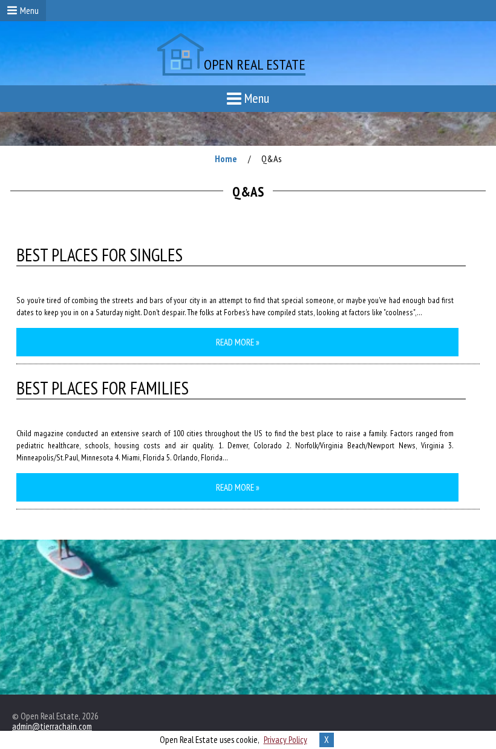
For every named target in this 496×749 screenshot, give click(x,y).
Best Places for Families (102, 388)
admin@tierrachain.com (52, 726)
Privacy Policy (285, 739)
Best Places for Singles (99, 255)
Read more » (237, 342)
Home (226, 158)
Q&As (271, 158)
